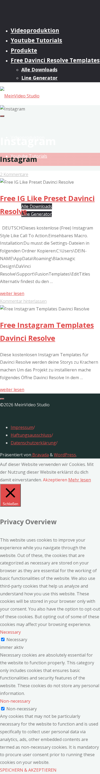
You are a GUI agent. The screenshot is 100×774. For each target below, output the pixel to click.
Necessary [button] (10, 632)
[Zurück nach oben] (2, 399)
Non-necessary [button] (15, 701)
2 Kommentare (14, 174)
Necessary (16, 639)
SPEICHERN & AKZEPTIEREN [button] (28, 770)
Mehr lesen (79, 480)
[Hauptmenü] (2, 116)
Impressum (22, 427)
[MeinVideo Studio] (19, 96)
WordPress (65, 455)
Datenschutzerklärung (33, 443)
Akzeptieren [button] (55, 480)
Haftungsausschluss (31, 435)
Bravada (40, 455)
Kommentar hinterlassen (23, 301)
